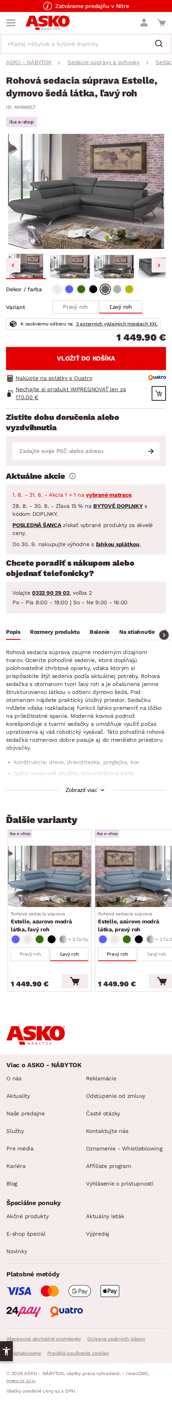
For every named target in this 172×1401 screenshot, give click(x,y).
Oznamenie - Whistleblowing (124, 1148)
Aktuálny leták (105, 1216)
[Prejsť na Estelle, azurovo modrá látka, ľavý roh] (49, 876)
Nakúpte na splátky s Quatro (54, 378)
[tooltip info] (72, 476)
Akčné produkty (27, 1216)
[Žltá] (129, 289)
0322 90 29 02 (51, 593)
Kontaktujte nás (107, 1131)
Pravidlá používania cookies (78, 1353)
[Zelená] (81, 289)
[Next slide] (159, 265)
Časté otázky (103, 1113)
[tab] (13, 633)
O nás (14, 1078)
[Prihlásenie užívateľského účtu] (144, 22)
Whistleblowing (23, 1353)
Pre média (20, 1148)
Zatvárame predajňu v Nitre (92, 6)
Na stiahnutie (137, 632)
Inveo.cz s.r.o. (21, 1380)
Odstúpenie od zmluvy (115, 1096)
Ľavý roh (121, 307)
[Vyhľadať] (162, 44)
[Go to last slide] (13, 265)
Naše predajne (25, 1113)
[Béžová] (57, 289)
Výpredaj (97, 1234)
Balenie (100, 632)
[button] (26, 266)
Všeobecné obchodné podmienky (43, 1339)
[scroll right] (164, 635)
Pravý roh (75, 307)
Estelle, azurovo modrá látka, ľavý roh (41, 922)
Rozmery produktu (55, 632)
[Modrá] (69, 289)
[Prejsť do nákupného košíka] (161, 22)
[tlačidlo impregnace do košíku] (159, 393)
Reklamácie (101, 1078)
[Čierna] (93, 289)
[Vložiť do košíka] (75, 981)
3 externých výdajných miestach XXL (117, 324)
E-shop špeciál (26, 1234)
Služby (15, 1131)
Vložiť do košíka (86, 358)
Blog (11, 1183)
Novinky (16, 1251)
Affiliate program (108, 1166)
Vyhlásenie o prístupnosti (120, 1183)
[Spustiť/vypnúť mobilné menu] (11, 22)
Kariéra (15, 1166)
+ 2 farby (78, 939)
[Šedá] (105, 289)
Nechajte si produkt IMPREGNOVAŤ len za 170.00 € (71, 393)
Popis (13, 632)
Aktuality (18, 1096)
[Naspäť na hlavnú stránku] (48, 22)
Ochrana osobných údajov (116, 1339)
